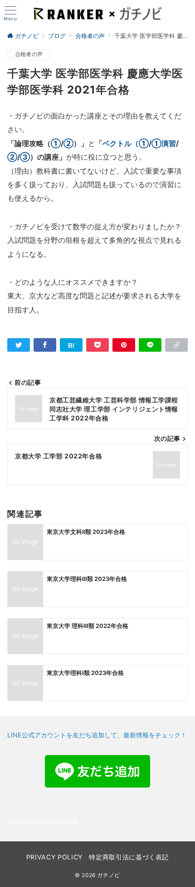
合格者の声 (29, 54)
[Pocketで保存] (97, 345)
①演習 (163, 143)
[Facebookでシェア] (45, 345)
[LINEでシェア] (150, 345)
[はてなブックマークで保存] (71, 345)
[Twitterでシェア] (18, 345)
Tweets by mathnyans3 (42, 821)
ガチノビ (108, 875)
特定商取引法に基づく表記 (129, 857)
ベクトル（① (125, 143)
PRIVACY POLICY (54, 857)
